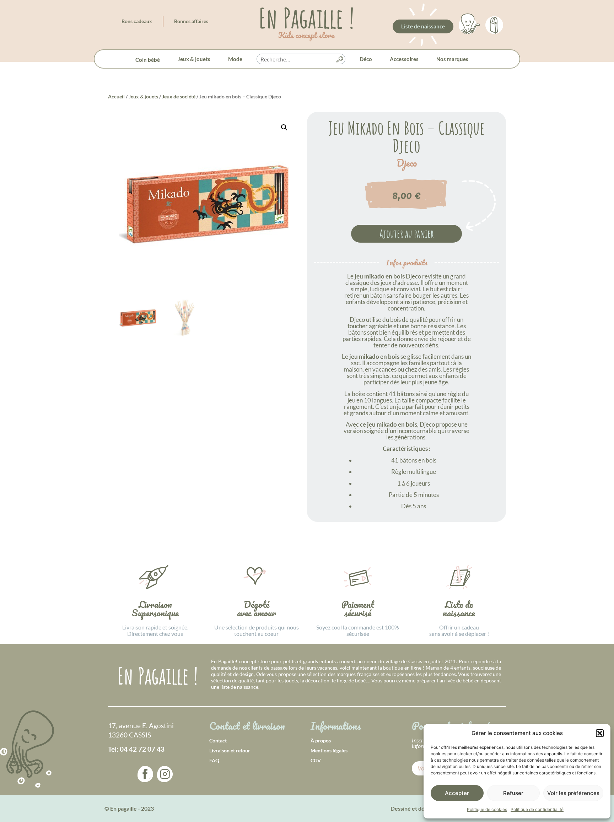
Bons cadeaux (137, 21)
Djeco (407, 163)
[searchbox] (301, 59)
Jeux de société (178, 96)
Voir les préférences (573, 793)
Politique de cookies (487, 809)
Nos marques (452, 59)
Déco (366, 59)
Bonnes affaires (191, 21)
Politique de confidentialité (537, 809)
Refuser (513, 793)
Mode (235, 59)
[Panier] (494, 23)
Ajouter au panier (406, 233)
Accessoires (404, 59)
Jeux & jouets (194, 59)
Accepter (457, 793)
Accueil (116, 96)
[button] (599, 733)
